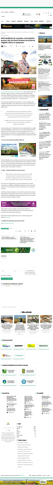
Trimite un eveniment (17, 285)
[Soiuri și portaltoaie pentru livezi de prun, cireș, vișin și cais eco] (3, 409)
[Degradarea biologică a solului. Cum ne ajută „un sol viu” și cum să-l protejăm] (21, 406)
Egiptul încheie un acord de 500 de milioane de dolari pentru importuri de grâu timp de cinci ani (45, 116)
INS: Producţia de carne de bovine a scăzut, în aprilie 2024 (9, 238)
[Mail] (48, 13)
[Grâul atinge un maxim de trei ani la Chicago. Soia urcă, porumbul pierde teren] (46, 319)
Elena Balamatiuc (5, 46)
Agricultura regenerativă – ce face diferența (12, 404)
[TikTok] (51, 13)
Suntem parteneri (7, 340)
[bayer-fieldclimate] (26, 26)
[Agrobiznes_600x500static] (45, 101)
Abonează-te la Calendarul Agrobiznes (9, 307)
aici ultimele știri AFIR (8, 223)
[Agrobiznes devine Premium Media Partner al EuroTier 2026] (38, 397)
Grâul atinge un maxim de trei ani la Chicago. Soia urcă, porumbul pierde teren (46, 326)
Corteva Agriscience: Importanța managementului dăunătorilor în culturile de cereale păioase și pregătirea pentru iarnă (27, 240)
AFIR (11, 228)
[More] (32, 46)
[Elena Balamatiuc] (2, 46)
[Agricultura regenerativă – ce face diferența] (3, 405)
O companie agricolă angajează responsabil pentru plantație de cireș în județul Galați (47, 403)
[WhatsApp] (48, 15)
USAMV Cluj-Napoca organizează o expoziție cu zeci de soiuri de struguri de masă (47, 410)
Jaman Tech (22, 475)
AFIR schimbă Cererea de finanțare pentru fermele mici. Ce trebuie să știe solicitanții (44, 71)
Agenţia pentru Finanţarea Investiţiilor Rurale (12, 91)
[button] (48, 21)
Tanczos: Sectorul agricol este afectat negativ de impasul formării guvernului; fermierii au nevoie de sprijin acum (28, 399)
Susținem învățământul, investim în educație (15, 365)
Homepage (3, 32)
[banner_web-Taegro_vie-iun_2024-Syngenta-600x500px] (9, 150)
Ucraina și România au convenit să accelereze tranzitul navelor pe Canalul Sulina (7, 326)
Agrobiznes (46, 406)
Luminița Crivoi (11, 406)
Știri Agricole (8, 32)
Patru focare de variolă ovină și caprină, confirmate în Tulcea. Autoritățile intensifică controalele (33, 327)
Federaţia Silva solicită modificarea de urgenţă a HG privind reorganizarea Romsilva (45, 126)
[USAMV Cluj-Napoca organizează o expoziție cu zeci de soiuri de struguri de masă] (38, 409)
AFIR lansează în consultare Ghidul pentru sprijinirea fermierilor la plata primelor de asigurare (45, 47)
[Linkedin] (46, 13)
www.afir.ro (8, 217)
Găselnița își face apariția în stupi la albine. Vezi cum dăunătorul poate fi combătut (28, 413)
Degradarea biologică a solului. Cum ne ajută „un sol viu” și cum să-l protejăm (29, 406)
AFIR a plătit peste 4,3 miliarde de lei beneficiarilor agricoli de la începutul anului (45, 84)
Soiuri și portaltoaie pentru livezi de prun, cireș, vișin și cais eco (11, 409)
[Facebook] (43, 13)
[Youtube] (51, 15)
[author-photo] (7, 402)
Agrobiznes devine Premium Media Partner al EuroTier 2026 (46, 397)
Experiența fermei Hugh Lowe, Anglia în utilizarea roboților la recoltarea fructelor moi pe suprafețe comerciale (12, 398)
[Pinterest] (28, 231)
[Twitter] (13, 428)
